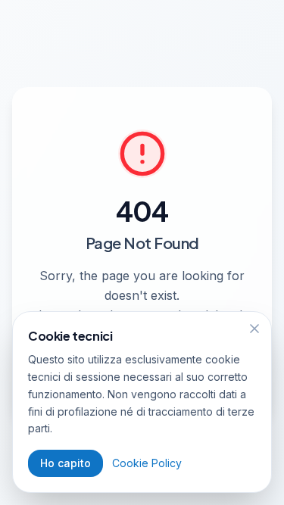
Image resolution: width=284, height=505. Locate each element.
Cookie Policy (147, 463)
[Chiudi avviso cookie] (254, 328)
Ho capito (65, 463)
